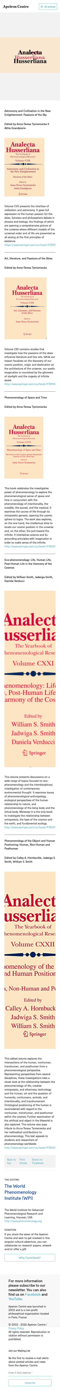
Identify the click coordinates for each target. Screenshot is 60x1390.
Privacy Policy (16, 1328)
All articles (49, 6)
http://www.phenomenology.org (23, 1221)
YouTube (15, 1298)
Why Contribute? (30, 1257)
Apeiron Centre (16, 6)
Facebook (33, 1294)
